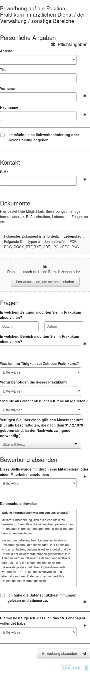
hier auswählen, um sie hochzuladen (45, 281)
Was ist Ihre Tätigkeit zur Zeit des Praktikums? (39, 363)
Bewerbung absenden (60, 653)
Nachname (9, 107)
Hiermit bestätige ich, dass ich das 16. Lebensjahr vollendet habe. (42, 620)
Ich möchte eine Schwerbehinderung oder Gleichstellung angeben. (43, 137)
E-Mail (5, 171)
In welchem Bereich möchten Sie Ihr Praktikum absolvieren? (39, 339)
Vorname (7, 88)
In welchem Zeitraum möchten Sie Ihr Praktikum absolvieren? (40, 315)
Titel (4, 69)
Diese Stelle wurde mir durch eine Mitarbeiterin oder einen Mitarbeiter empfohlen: (44, 472)
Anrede (6, 50)
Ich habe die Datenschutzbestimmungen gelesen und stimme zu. (42, 597)
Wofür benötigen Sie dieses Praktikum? (34, 382)
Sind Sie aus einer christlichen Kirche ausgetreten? (44, 400)
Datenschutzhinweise (18, 503)
